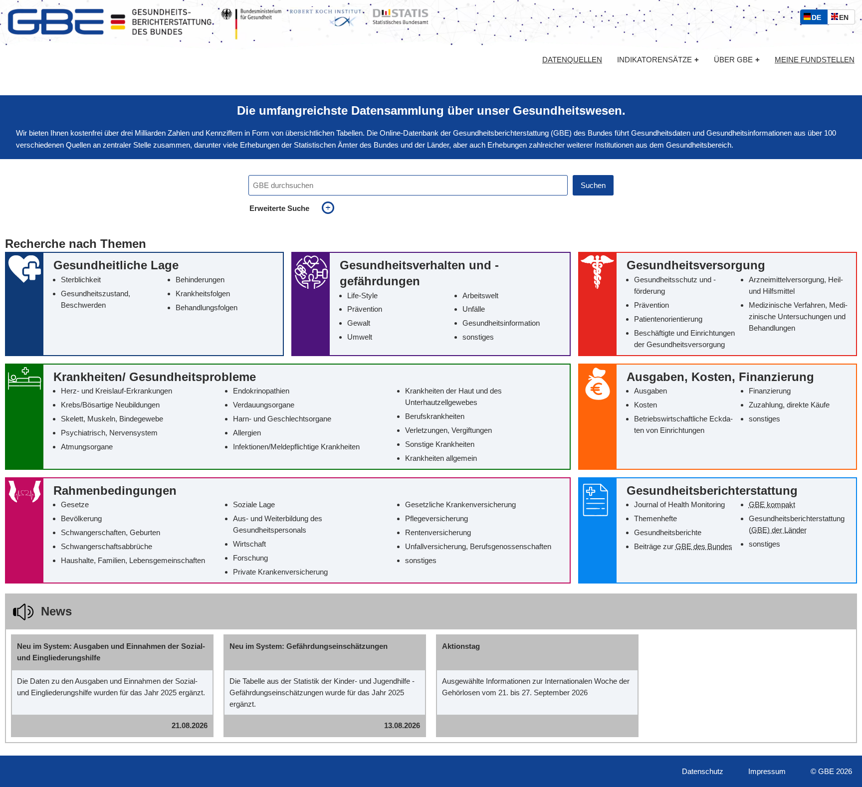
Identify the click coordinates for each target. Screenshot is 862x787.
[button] (144, 304)
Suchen (593, 185)
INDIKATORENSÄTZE (658, 59)
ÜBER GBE (737, 59)
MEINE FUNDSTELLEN (815, 59)
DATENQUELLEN (572, 59)
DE (819, 18)
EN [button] (846, 18)
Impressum (767, 771)
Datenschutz (702, 771)
